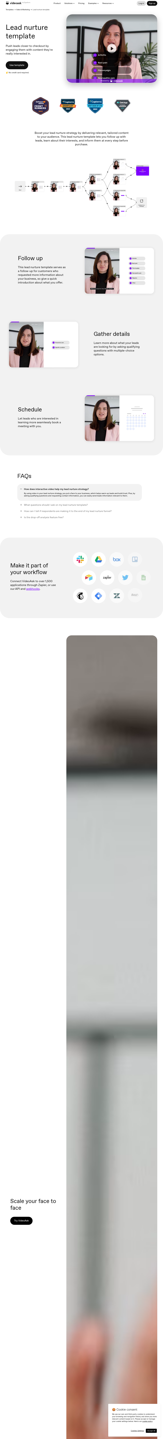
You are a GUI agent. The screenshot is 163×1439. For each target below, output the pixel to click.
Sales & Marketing (23, 9)
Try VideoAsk (21, 1220)
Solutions (68, 3)
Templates (10, 9)
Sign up (152, 3)
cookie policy (147, 1421)
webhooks (33, 589)
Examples (92, 3)
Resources (107, 3)
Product (57, 3)
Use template (17, 65)
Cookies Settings (137, 1431)
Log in (141, 3)
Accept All (151, 1431)
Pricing (81, 3)
